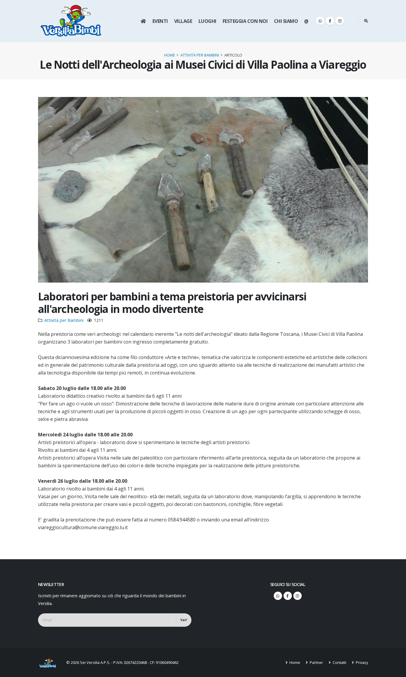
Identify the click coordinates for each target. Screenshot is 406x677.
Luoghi (207, 21)
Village (183, 21)
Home (169, 55)
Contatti (339, 662)
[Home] (143, 21)
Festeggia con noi (245, 21)
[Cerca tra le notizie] (366, 21)
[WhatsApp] (320, 21)
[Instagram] (340, 21)
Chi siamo (286, 21)
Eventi (160, 21)
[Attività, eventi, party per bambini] (50, 662)
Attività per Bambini (199, 55)
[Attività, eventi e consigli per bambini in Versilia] (71, 21)
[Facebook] (330, 21)
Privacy (361, 662)
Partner (316, 662)
